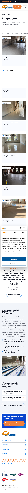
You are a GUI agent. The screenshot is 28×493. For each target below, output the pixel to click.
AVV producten (7, 440)
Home (3, 14)
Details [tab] (14, 232)
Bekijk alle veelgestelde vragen (13, 405)
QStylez (10, 488)
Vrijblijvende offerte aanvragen (11, 423)
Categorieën (6, 449)
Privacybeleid (5, 490)
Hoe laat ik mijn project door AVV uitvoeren (12, 392)
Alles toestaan (14, 259)
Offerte (17, 7)
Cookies (15, 488)
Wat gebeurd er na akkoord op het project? (12, 398)
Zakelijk (4, 454)
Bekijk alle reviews (20, 2)
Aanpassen (13, 263)
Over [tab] (23, 232)
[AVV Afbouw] (7, 7)
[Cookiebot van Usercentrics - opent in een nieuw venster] (19, 228)
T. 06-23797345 (7, 463)
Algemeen (5, 445)
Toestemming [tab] (5, 232)
